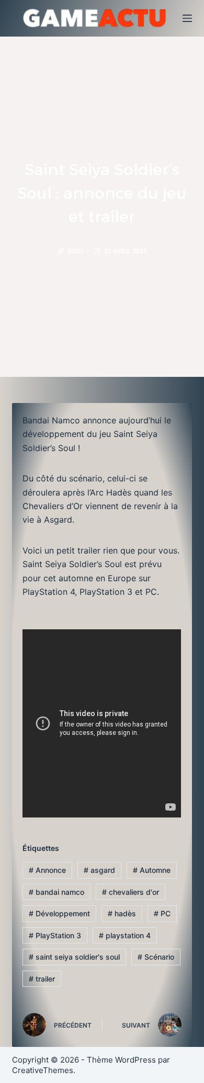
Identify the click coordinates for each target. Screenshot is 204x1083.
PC (162, 913)
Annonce (47, 870)
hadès (122, 913)
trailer (42, 978)
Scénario (156, 956)
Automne (152, 870)
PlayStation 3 (55, 935)
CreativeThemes (42, 1070)
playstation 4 (125, 935)
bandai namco (56, 892)
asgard (99, 870)
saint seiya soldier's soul (74, 956)
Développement (59, 913)
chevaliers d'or (130, 892)
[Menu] (187, 18)
